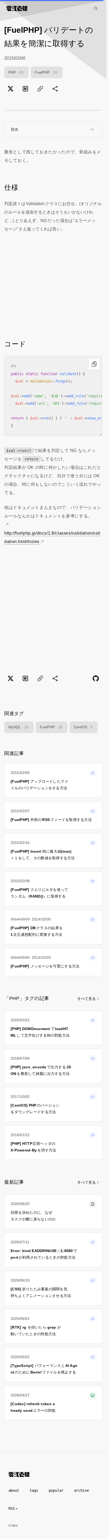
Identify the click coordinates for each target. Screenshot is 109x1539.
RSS (11, 1508)
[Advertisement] (53, 286)
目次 (14, 129)
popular (56, 1490)
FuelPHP (46, 72)
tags (34, 1490)
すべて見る (86, 999)
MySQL (18, 727)
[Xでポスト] (10, 88)
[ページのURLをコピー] (40, 88)
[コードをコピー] (94, 364)
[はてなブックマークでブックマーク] (25, 88)
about (13, 1490)
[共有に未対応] (55, 88)
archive (81, 1490)
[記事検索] (95, 8)
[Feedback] (95, 678)
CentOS (83, 727)
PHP (15, 72)
